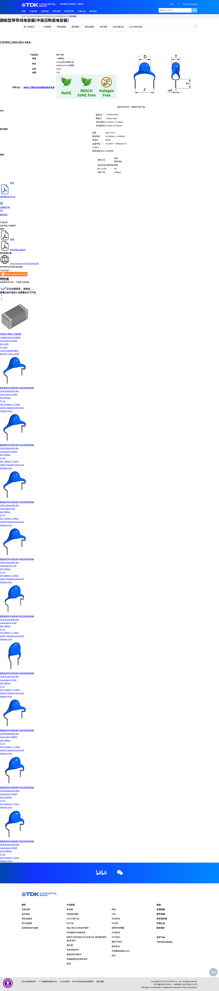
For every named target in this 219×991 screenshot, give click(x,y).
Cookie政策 (64, 981)
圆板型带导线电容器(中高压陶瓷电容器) (53, 16)
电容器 (35, 16)
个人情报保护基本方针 (48, 981)
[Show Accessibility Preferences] (8, 983)
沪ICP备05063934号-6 (163, 984)
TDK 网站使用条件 (29, 981)
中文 (172, 4)
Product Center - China (71, 4)
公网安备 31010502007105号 (185, 984)
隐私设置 (100, 981)
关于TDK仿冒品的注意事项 (82, 981)
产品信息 (28, 16)
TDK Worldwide (189, 4)
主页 (23, 16)
